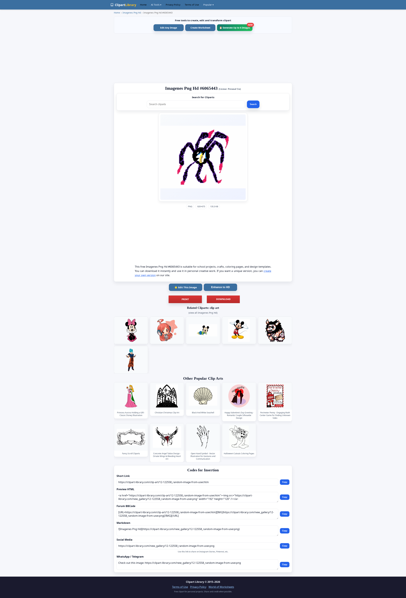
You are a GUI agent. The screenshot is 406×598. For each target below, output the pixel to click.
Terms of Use (192, 4)
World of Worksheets (221, 587)
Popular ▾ (208, 4)
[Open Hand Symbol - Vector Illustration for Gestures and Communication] (203, 437)
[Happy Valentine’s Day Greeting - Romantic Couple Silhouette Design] (239, 396)
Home (143, 4)
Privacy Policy (173, 4)
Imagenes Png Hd (132, 12)
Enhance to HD (220, 287)
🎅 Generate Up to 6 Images (235, 26)
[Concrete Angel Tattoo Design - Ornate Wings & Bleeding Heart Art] (167, 437)
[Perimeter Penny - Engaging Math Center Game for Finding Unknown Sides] (275, 396)
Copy (284, 482)
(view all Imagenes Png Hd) (203, 312)
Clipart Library (195, 582)
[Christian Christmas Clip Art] (167, 396)
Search (253, 104)
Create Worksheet (200, 27)
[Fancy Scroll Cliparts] (131, 437)
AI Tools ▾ (156, 4)
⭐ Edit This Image (185, 287)
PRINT (185, 299)
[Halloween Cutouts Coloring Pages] (239, 437)
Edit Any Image (168, 27)
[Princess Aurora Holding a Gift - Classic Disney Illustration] (131, 396)
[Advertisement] (203, 58)
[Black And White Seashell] (203, 396)
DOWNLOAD (223, 299)
